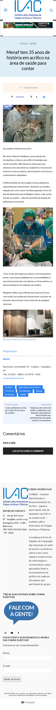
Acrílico (9, 387)
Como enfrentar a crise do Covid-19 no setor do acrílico (16, 410)
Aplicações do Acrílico (29, 387)
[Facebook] (18, 633)
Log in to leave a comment (28, 451)
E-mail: (6, 665)
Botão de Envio (12, 679)
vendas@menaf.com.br (13, 378)
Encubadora (25, 391)
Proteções (10, 394)
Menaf (39, 391)
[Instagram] (5, 633)
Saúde (23, 394)
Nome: (6, 653)
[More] (44, 97)
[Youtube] (11, 633)
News (32, 43)
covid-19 (9, 391)
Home (23, 43)
